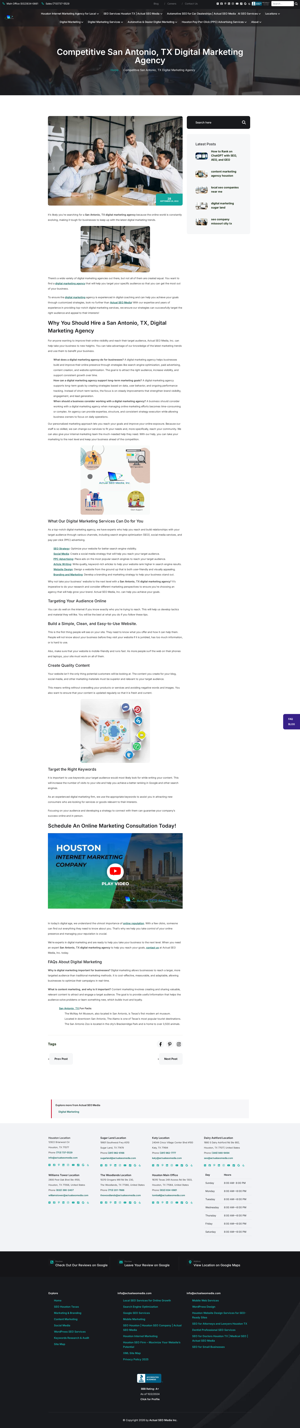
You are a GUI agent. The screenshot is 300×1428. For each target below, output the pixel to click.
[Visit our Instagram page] (179, 1044)
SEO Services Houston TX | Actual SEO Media (131, 13)
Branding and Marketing (68, 574)
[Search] (296, 3)
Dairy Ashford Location (218, 1137)
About (255, 22)
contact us (152, 947)
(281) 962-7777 (168, 1152)
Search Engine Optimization (140, 1306)
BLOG (291, 724)
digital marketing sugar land (222, 205)
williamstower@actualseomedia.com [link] (68, 1195)
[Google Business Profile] (245, 3)
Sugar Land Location (113, 1137)
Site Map (59, 1344)
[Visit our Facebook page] (160, 1044)
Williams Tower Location (63, 1175)
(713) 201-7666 (116, 1190)
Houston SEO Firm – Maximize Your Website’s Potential (151, 1345)
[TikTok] (241, 4)
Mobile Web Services (205, 1300)
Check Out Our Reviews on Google (81, 1265)
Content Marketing (65, 1319)
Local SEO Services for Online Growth (147, 1300)
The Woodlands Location (115, 1175)
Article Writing (62, 564)
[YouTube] (237, 3)
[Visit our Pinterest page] (169, 1044)
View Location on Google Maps (217, 1265)
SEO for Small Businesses (208, 1347)
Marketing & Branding (67, 1313)
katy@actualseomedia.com (167, 1158)
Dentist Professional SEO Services (213, 1330)
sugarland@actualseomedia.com (118, 1158)
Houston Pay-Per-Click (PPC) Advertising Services (213, 22)
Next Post (170, 1059)
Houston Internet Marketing (140, 1336)
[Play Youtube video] (115, 871)
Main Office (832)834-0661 (22, 3)
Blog (156, 3)
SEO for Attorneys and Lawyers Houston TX (219, 1323)
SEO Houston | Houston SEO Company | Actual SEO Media (152, 1328)
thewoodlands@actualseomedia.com (120, 1195)
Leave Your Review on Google (147, 1265)
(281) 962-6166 (115, 1152)
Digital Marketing (70, 22)
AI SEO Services (248, 13)
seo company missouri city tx (221, 221)
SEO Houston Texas (66, 1306)
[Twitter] (217, 3)
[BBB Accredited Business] (261, 4)
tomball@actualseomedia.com (168, 1195)
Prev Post (61, 1059)
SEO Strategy (61, 548)
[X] (49, 1165)
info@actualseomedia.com (63, 1157)
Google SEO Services (136, 1313)
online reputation (133, 923)
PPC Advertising (63, 558)
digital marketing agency (70, 283)
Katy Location (160, 1137)
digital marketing (75, 297)
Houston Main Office (165, 1175)
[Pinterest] (225, 3)
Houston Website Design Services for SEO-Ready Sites (219, 1315)
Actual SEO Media (121, 302)
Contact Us (191, 3)
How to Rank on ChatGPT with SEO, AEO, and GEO (224, 155)
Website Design (63, 569)
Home (114, 70)
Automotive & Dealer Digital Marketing (151, 22)
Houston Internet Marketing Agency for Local (68, 13)
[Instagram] (232, 3)
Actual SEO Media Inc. (163, 1420)
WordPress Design (203, 1306)
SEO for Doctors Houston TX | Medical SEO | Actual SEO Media (220, 1338)
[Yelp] (249, 3)
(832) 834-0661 (168, 1190)
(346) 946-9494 (221, 1152)
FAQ (290, 718)
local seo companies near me (225, 189)
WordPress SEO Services (70, 1331)
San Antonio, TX (69, 1008)
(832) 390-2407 (65, 1190)
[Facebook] (221, 3)
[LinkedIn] (229, 3)
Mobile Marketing (134, 1319)
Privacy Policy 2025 (135, 1359)
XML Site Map (132, 1353)
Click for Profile (150, 1399)
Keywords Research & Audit (71, 1338)
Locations (271, 13)
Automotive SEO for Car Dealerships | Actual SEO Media (201, 13)
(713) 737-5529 (64, 1152)
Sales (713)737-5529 (57, 3)
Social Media (61, 553)
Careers (171, 3)
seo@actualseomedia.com (218, 1158)
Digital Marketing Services (104, 22)
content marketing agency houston (223, 173)
